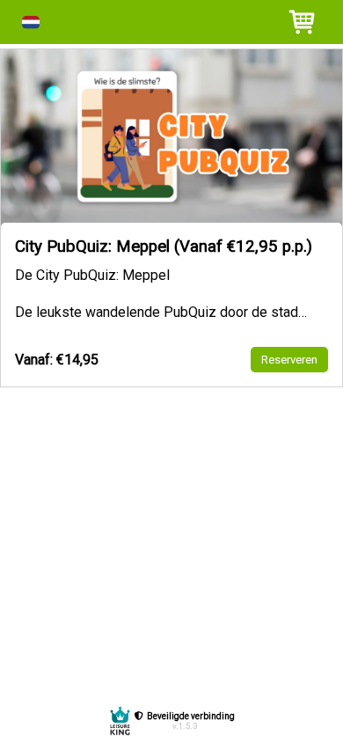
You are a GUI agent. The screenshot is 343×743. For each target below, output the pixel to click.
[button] (30, 22)
